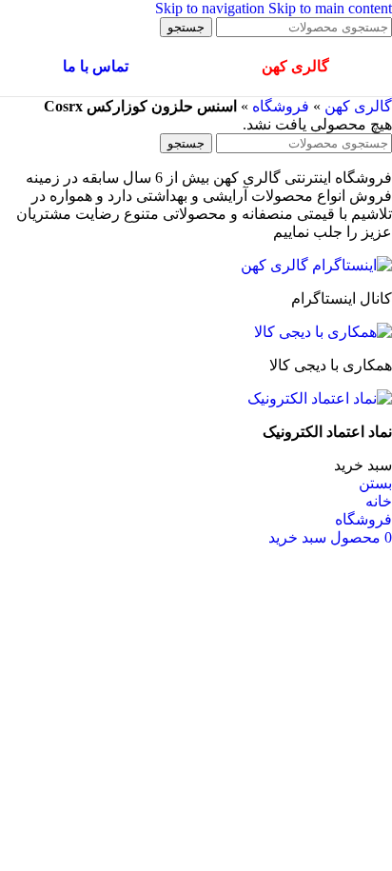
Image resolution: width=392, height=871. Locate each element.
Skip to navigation (211, 8)
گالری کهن (358, 106)
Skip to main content (330, 8)
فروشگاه (280, 106)
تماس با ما (95, 66)
